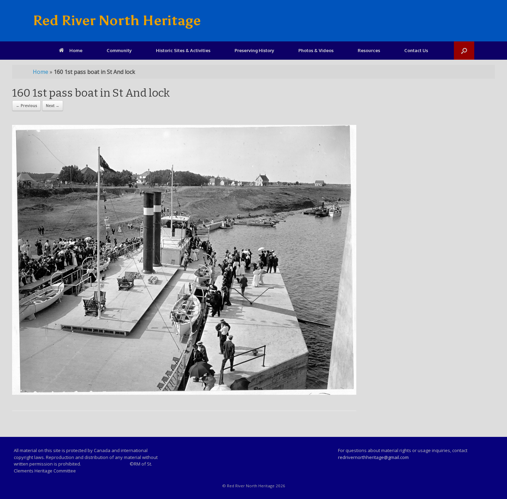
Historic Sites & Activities (183, 50)
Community (119, 50)
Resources (369, 50)
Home (75, 50)
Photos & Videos (316, 50)
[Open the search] (464, 50)
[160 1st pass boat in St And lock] (184, 393)
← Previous (26, 105)
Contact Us (416, 50)
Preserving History (254, 50)
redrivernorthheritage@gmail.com (373, 457)
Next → (52, 105)
